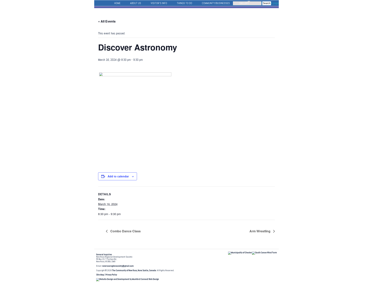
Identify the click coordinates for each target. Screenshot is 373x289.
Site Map (100, 274)
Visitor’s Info (159, 3)
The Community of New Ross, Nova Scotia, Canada (134, 270)
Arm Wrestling (260, 231)
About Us (135, 3)
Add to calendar (118, 176)
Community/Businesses (216, 3)
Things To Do (184, 3)
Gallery (244, 3)
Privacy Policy (111, 274)
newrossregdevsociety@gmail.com (118, 266)
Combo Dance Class (125, 231)
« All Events (107, 21)
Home (117, 3)
